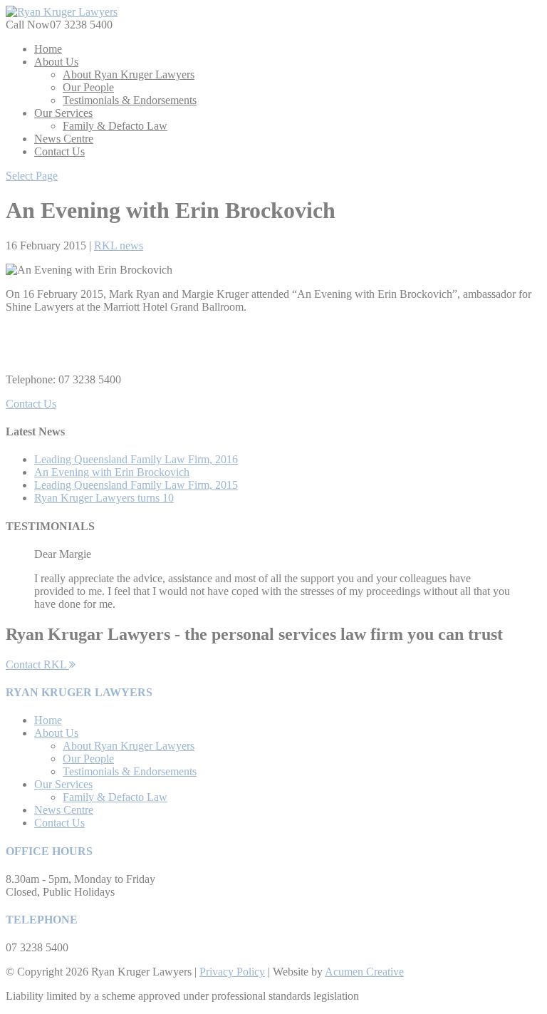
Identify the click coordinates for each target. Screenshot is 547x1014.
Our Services (63, 113)
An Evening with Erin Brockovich (111, 472)
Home (48, 49)
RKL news (118, 245)
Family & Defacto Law (115, 126)
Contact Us (59, 151)
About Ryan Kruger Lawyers (128, 74)
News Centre (63, 139)
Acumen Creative (364, 972)
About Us (56, 62)
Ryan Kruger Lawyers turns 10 (104, 498)
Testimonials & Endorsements (130, 100)
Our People (88, 87)
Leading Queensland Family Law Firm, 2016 (136, 459)
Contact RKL (37, 664)
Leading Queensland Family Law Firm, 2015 (136, 485)
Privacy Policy (232, 972)
